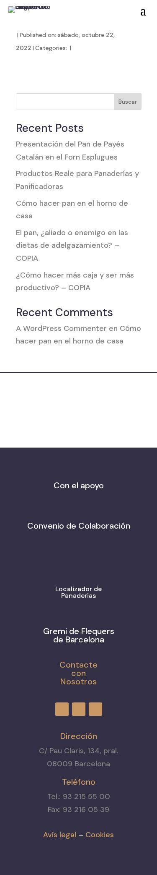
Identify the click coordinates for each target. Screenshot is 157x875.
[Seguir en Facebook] (66, 8)
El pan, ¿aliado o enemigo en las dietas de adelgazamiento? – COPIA (72, 245)
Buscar (127, 101)
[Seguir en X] (96, 8)
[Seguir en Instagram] (81, 8)
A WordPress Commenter (61, 328)
